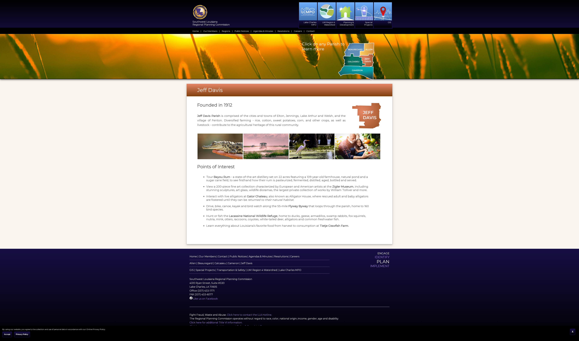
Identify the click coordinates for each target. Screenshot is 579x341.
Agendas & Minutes (263, 31)
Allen (193, 263)
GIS (192, 270)
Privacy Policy (22, 334)
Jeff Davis (246, 263)
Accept (7, 334)
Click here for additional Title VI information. (216, 322)
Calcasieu (220, 263)
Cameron (233, 263)
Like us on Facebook (205, 298)
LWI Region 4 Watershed (262, 270)
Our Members (210, 31)
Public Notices (242, 31)
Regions (226, 31)
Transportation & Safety (231, 270)
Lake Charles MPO (290, 270)
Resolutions (283, 31)
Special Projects (205, 270)
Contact (310, 31)
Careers (298, 31)
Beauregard (205, 263)
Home (196, 31)
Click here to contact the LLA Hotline (249, 314)
